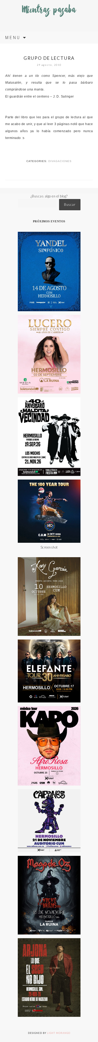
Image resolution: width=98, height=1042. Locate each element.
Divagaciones (60, 161)
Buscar (69, 204)
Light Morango (58, 1033)
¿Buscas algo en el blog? (49, 196)
